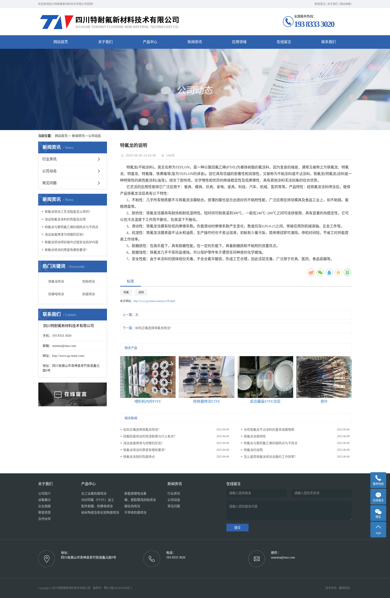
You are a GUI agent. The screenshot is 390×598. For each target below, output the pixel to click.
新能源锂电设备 (135, 493)
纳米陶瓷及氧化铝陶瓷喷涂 (100, 512)
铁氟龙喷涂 (56, 281)
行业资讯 (49, 159)
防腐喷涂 (88, 294)
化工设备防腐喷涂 (94, 493)
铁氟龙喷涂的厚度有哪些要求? (66, 250)
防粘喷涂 (88, 281)
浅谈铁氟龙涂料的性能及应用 (65, 219)
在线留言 (284, 42)
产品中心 (150, 42)
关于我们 (332, 4)
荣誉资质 (44, 512)
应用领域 (239, 42)
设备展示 (44, 500)
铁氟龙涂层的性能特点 (139, 456)
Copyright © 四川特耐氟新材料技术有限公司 (65, 588)
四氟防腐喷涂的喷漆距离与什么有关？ (150, 436)
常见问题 (49, 183)
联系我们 (328, 42)
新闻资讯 (320, 4)
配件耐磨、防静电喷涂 (97, 506)
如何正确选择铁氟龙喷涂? (153, 328)
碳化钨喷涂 (132, 506)
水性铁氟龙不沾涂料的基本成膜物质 (269, 429)
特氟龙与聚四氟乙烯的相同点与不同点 (71, 227)
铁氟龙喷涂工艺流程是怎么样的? (67, 211)
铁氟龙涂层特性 (255, 436)
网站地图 (345, 4)
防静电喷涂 (56, 294)
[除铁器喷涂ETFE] (206, 377)
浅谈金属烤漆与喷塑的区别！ (65, 234)
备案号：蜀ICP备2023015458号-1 (112, 588)
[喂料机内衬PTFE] (148, 377)
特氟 (126, 292)
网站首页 (60, 42)
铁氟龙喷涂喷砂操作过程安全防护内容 (71, 242)
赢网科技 (344, 588)
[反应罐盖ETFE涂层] (265, 377)
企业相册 (44, 506)
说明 (141, 292)
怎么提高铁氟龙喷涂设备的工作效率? (270, 456)
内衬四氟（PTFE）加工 (97, 500)
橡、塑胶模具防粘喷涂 (140, 500)
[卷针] (324, 377)
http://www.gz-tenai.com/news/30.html (154, 301)
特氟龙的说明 (253, 450)
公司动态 (94, 136)
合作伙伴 (44, 519)
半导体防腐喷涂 (135, 512)
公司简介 (44, 493)
